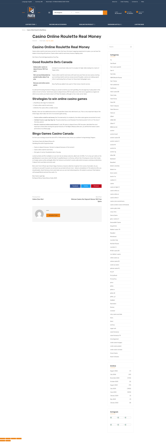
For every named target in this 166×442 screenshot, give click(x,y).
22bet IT (112, 123)
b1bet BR (112, 155)
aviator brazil (114, 134)
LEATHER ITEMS (30, 24)
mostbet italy (114, 240)
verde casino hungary (116, 342)
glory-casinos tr (114, 219)
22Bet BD (113, 120)
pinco (111, 282)
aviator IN (113, 144)
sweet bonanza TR (115, 335)
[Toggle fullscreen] (8, 438)
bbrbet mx (113, 169)
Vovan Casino (114, 353)
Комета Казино (114, 356)
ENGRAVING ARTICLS (114, 24)
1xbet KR (112, 102)
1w (111, 60)
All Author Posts (53, 215)
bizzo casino (113, 173)
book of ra (113, 176)
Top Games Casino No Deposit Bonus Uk (43, 141)
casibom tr (113, 180)
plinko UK (112, 293)
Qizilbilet (112, 300)
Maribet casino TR (115, 229)
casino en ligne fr (115, 187)
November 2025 (114, 378)
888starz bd (113, 127)
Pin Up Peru (113, 279)
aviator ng (113, 152)
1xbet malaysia (114, 106)
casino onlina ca (114, 190)
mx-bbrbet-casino (115, 254)
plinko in (112, 289)
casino (112, 183)
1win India (113, 74)
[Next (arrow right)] (8, 440)
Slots (111, 318)
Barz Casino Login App (38, 176)
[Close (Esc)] (19, 438)
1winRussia (113, 88)
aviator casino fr (114, 141)
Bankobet (113, 159)
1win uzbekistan (114, 84)
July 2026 (113, 374)
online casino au (114, 258)
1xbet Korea (113, 99)
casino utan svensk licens (117, 201)
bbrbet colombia (114, 166)
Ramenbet (113, 303)
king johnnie (113, 226)
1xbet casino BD (114, 91)
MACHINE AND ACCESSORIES (57, 24)
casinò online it (114, 197)
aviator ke (113, 148)
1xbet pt (112, 113)
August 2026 (114, 371)
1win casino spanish (115, 67)
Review (112, 307)
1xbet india (113, 95)
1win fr (112, 70)
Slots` (112, 321)
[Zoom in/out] (2, 438)
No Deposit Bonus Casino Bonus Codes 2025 (44, 178)
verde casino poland (115, 346)
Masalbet (112, 233)
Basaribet (113, 162)
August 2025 (114, 385)
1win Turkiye (113, 81)
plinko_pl (112, 296)
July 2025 (113, 388)
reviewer (112, 311)
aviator (112, 130)
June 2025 (113, 392)
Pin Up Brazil (113, 275)
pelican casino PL (115, 268)
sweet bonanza (114, 332)
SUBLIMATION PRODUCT (86, 24)
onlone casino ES (115, 261)
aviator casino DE (115, 137)
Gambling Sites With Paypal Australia (42, 143)
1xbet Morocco (114, 109)
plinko (111, 286)
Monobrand (113, 236)
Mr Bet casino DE (114, 250)
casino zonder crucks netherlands (119, 205)
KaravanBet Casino (115, 222)
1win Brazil (113, 63)
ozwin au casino (114, 265)
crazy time (113, 212)
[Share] (13, 438)
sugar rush (113, 328)
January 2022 (114, 402)
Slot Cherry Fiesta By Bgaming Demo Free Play (45, 57)
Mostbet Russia (114, 243)
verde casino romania (116, 349)
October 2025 (114, 381)
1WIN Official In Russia (116, 77)
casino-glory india (115, 208)
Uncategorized (114, 339)
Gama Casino (114, 215)
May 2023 (113, 399)
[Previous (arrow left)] (2, 440)
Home (23, 30)
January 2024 (114, 395)
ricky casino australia (116, 314)
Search (131, 47)
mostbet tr (113, 247)
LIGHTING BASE (139, 24)
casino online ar (114, 194)
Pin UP (112, 272)
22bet (112, 116)
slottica (112, 325)
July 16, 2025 (46, 40)
